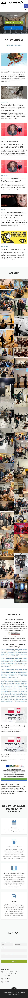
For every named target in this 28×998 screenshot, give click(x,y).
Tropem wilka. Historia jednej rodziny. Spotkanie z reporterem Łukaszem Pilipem (13, 107)
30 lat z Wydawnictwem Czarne (13, 72)
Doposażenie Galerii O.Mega (10, 784)
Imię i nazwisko (6, 942)
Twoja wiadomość (7, 954)
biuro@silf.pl (7, 981)
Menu (25, 8)
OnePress (23, 992)
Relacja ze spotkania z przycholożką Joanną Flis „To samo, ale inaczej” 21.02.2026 (12, 144)
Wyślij (14, 961)
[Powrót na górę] (14, 989)
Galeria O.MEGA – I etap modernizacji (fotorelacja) (13, 726)
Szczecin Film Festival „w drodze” (13, 249)
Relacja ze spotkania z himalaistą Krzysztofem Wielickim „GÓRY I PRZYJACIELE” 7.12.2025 (13, 215)
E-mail (3, 948)
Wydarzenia (4, 69)
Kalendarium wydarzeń (13, 22)
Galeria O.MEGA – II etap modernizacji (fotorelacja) (13, 755)
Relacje (3, 138)
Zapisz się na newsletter (13, 28)
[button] (26, 6)
